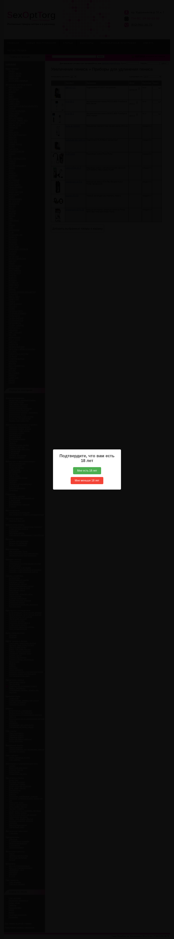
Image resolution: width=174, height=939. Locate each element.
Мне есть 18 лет (87, 470)
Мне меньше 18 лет (87, 480)
